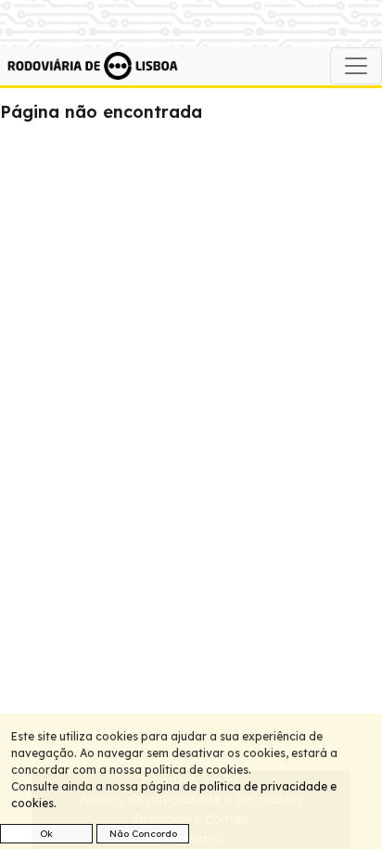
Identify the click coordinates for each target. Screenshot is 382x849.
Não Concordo (143, 834)
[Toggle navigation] (356, 65)
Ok (46, 834)
